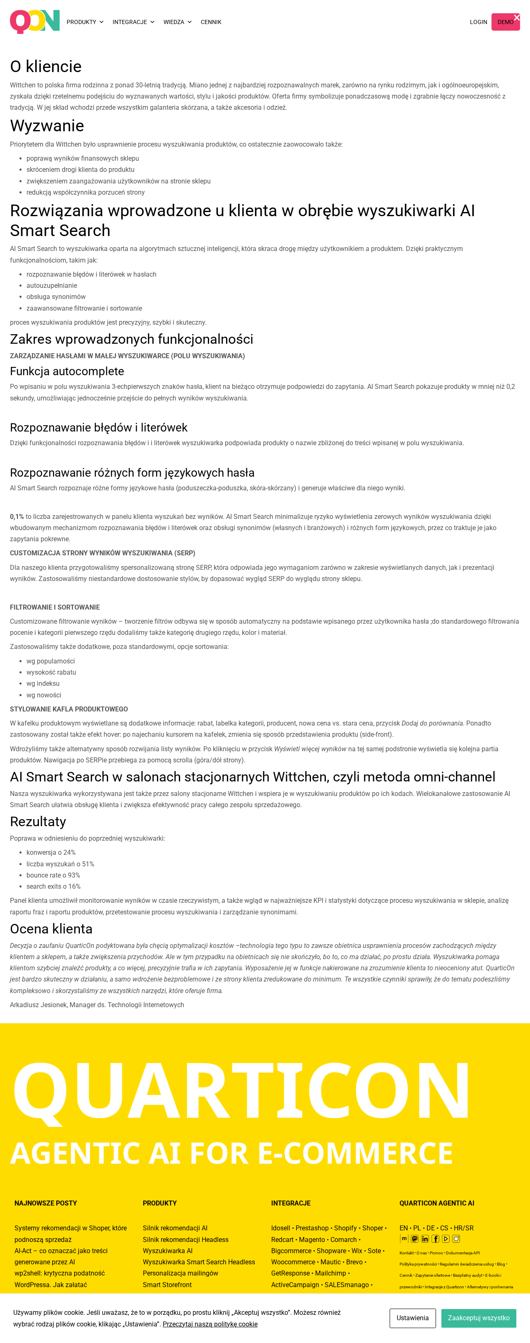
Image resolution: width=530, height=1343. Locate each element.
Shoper (372, 1228)
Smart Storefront (167, 1285)
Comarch (343, 1240)
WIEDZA (174, 22)
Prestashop (312, 1228)
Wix (357, 1251)
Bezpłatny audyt (467, 1275)
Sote (374, 1251)
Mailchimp (330, 1273)
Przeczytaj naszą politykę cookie (210, 1324)
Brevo (354, 1262)
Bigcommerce (291, 1251)
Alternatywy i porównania (490, 1287)
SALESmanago (347, 1285)
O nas (422, 1253)
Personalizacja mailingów (180, 1273)
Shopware (331, 1251)
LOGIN (478, 22)
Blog (501, 1264)
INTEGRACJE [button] (130, 22)
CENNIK (211, 22)
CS (444, 1228)
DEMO (506, 22)
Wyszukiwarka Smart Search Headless (199, 1262)
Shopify (345, 1228)
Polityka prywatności (418, 1264)
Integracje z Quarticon (444, 1287)
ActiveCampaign (295, 1285)
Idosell (280, 1228)
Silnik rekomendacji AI (175, 1228)
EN (404, 1228)
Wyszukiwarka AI (168, 1251)
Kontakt (407, 1253)
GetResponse (290, 1273)
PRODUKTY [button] (81, 22)
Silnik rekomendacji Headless (186, 1240)
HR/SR (464, 1228)
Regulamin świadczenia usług (467, 1264)
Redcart (282, 1240)
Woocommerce (293, 1262)
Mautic (330, 1262)
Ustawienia (413, 1318)
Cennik (406, 1275)
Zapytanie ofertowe (432, 1275)
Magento (312, 1240)
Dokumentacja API (463, 1253)
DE (430, 1228)
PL (417, 1228)
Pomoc (436, 1253)
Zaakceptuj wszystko (479, 1318)
